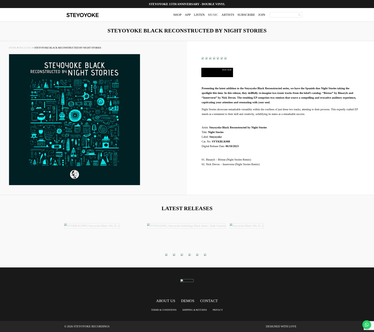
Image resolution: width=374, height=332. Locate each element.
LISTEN (199, 15)
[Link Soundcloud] (222, 58)
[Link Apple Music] (214, 58)
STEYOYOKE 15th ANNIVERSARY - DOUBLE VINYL (187, 4)
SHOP (177, 15)
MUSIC (213, 15)
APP (188, 15)
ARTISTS (227, 15)
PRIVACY (218, 310)
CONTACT (209, 301)
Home (13, 47)
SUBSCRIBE (246, 15)
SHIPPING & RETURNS (194, 310)
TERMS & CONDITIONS (163, 310)
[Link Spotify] (206, 58)
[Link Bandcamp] (210, 58)
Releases (25, 47)
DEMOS (187, 301)
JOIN (261, 15)
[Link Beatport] (203, 58)
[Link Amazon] (218, 58)
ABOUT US (165, 301)
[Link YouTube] (225, 58)
